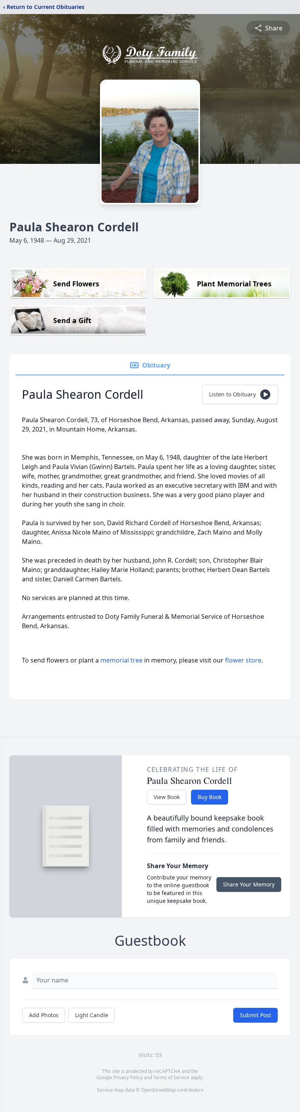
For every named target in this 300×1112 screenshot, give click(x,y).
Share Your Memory (249, 884)
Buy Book (209, 797)
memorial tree (121, 660)
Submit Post (255, 1015)
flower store (243, 660)
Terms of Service (171, 1077)
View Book (167, 797)
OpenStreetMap (158, 1090)
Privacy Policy (128, 1077)
